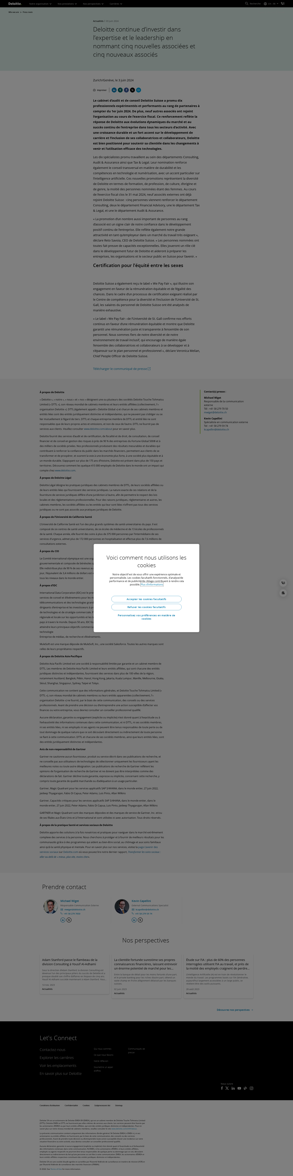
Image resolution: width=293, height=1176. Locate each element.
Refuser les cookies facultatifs (146, 607)
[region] (146, 588)
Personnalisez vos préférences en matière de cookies (146, 617)
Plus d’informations (152, 584)
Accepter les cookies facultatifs (146, 599)
